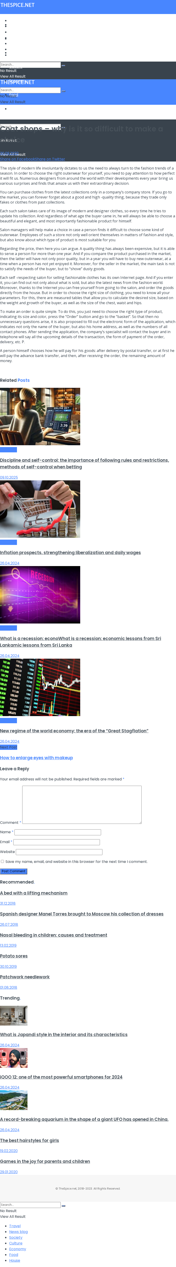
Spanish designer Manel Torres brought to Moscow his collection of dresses (82, 914)
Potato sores (14, 956)
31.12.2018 (8, 903)
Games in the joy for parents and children (45, 1161)
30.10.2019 (8, 966)
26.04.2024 (9, 563)
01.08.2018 (8, 987)
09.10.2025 (9, 477)
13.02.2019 (8, 945)
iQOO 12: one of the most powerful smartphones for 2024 (61, 1077)
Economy (17, 43)
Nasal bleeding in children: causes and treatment (53, 935)
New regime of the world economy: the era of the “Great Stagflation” (74, 731)
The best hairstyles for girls (29, 1140)
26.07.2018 (9, 924)
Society (15, 32)
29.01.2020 (9, 1172)
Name (7, 832)
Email (6, 842)
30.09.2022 (9, 153)
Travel (15, 20)
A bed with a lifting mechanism (34, 893)
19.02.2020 (9, 1151)
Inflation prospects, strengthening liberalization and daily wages (70, 553)
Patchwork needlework (25, 977)
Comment (10, 822)
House (14, 108)
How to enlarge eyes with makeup (36, 758)
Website (7, 851)
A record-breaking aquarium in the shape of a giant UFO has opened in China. (84, 1119)
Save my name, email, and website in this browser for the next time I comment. (77, 861)
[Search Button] (63, 65)
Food (13, 49)
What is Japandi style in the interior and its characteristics (64, 1035)
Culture (15, 37)
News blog (18, 26)
